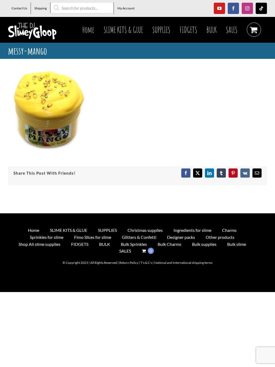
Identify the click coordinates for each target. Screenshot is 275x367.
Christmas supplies (145, 230)
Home (33, 230)
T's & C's (146, 263)
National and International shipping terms (183, 263)
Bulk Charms (169, 244)
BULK (104, 244)
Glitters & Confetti (139, 237)
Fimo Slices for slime (92, 237)
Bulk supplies (204, 244)
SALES (125, 250)
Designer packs (181, 237)
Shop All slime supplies (39, 244)
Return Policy (128, 263)
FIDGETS (79, 244)
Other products (220, 237)
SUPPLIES (107, 230)
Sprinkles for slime (46, 237)
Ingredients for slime (192, 230)
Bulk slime (236, 244)
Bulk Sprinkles (134, 244)
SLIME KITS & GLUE (68, 230)
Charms (229, 230)
